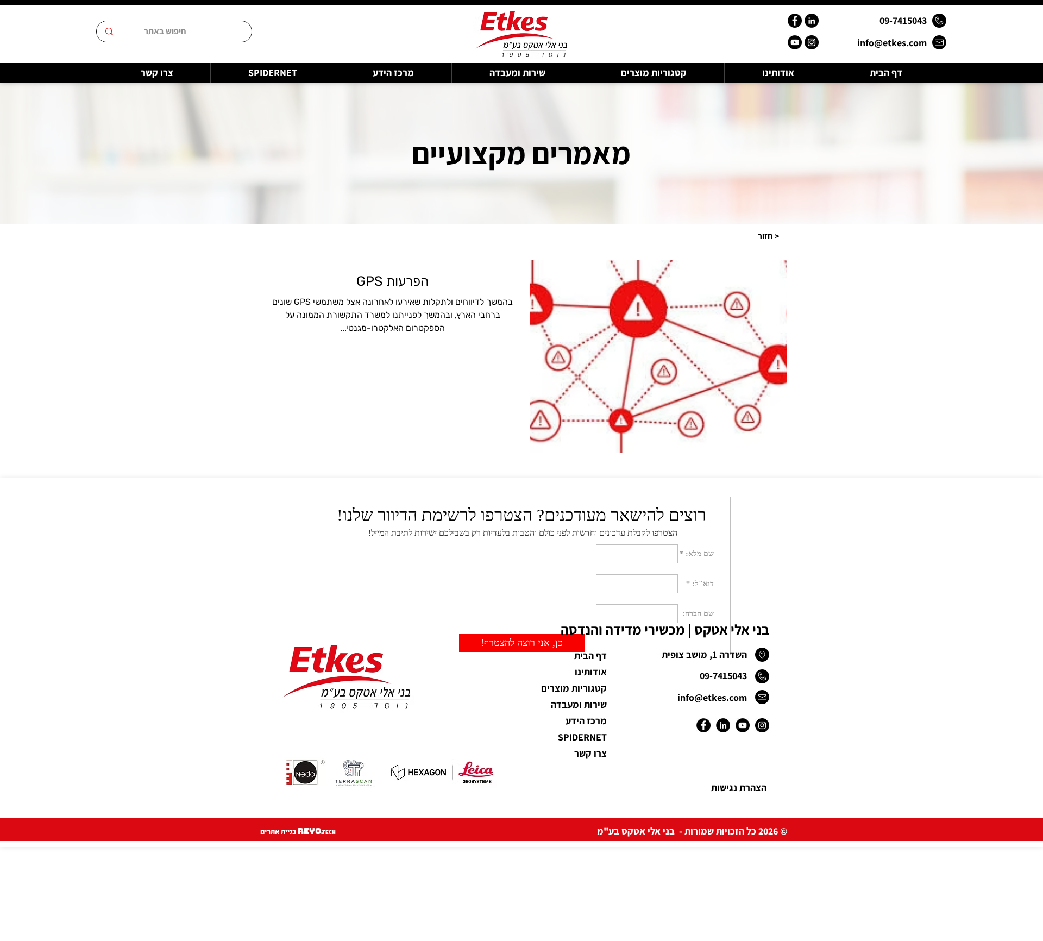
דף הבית (590, 655)
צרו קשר (590, 753)
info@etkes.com (892, 42)
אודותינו (591, 672)
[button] (768, 236)
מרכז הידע (586, 720)
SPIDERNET (582, 737)
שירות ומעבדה (579, 704)
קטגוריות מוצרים (574, 688)
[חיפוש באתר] (109, 31)
